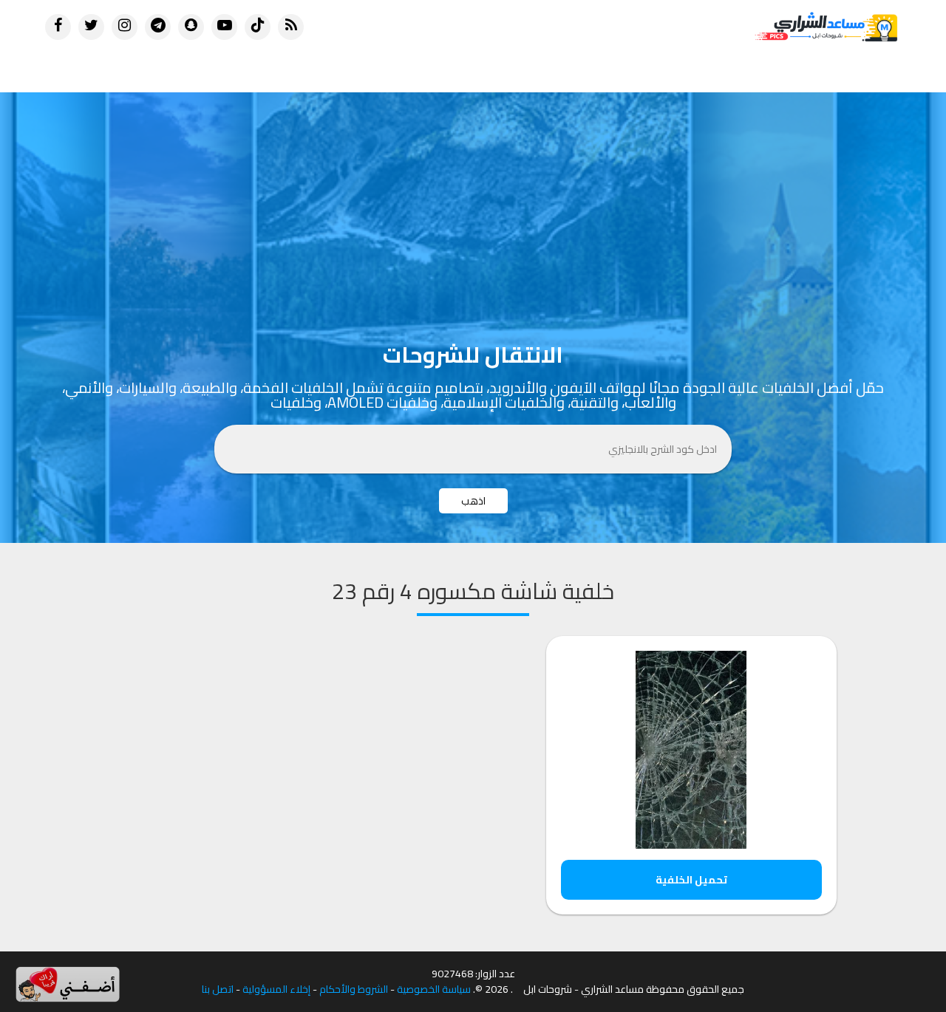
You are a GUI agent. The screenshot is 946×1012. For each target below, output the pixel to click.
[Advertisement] (473, 203)
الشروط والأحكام (353, 989)
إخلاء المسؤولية (276, 989)
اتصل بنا (218, 989)
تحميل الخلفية (691, 879)
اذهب (473, 500)
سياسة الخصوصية (434, 989)
